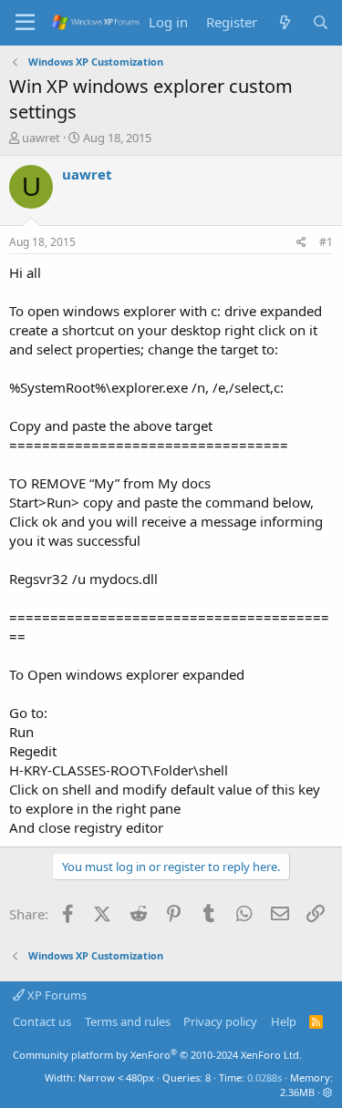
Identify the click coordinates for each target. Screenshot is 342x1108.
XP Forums (56, 995)
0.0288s (264, 1077)
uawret (41, 137)
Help (283, 1021)
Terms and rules (128, 1021)
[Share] (301, 242)
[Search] (320, 22)
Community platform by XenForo (157, 1055)
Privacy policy (220, 1021)
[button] (328, 1092)
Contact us (42, 1021)
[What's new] (284, 22)
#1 (326, 242)
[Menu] (25, 23)
